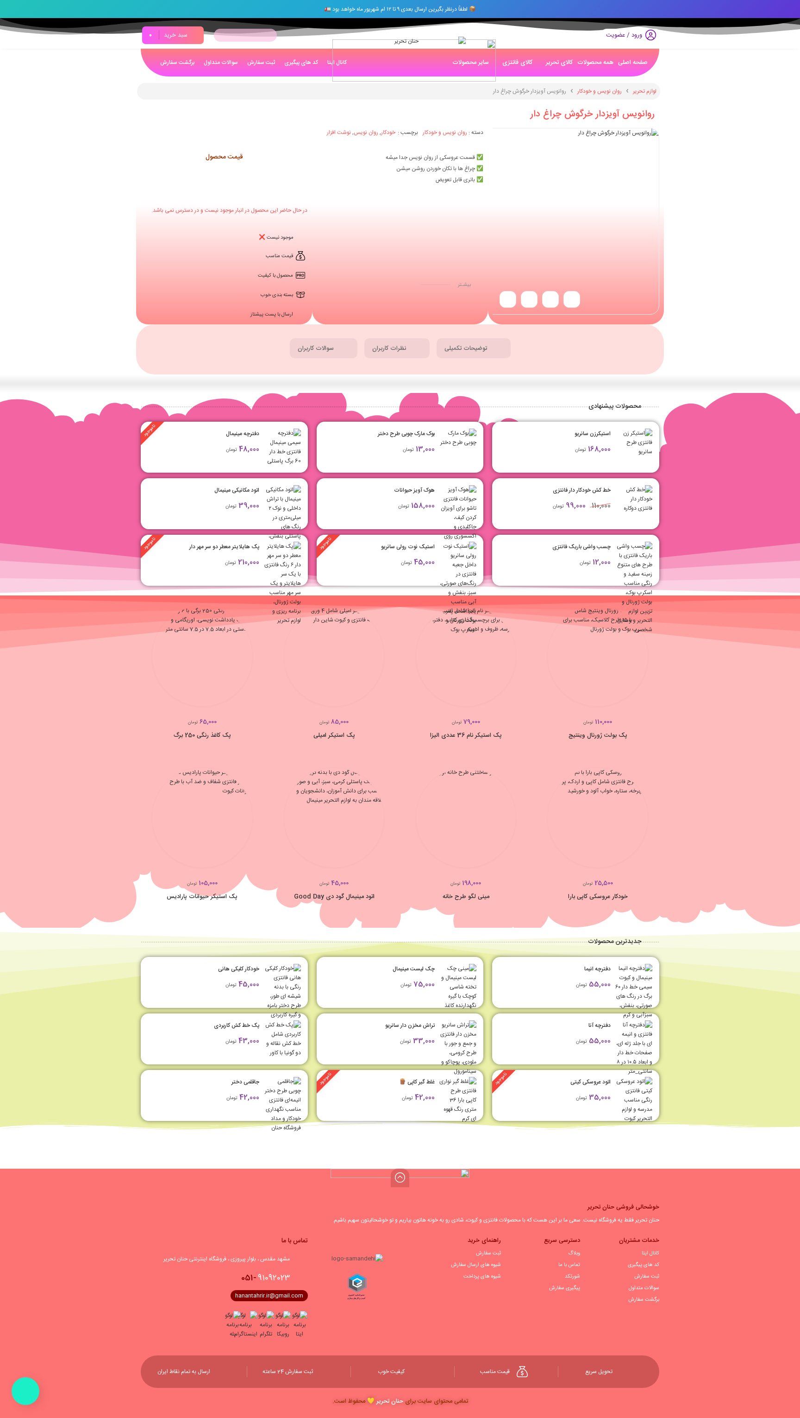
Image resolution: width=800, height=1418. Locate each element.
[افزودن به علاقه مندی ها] (529, 299)
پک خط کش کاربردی (236, 1025)
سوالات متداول (644, 1288)
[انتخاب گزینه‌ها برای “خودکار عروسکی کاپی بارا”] (648, 822)
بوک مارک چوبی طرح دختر (406, 433)
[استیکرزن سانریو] (633, 447)
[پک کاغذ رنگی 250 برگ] (202, 656)
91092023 (265, 1278)
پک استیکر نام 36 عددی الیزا (466, 735)
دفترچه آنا (599, 1025)
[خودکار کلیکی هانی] (282, 991)
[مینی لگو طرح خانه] (466, 818)
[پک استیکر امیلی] (334, 656)
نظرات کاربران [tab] (390, 348)
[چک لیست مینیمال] (457, 987)
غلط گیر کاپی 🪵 (417, 1082)
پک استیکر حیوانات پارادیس (202, 897)
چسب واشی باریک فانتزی (581, 546)
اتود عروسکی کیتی (590, 1082)
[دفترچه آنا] (633, 1066)
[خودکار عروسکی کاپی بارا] (598, 818)
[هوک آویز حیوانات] (457, 517)
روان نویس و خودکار (599, 91)
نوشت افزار (339, 132)
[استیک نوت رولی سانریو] (457, 588)
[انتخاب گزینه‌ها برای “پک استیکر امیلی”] (384, 660)
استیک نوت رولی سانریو (408, 546)
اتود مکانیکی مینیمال (236, 490)
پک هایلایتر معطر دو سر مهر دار (224, 546)
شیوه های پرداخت (482, 1276)
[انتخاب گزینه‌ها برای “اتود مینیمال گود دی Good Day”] (384, 822)
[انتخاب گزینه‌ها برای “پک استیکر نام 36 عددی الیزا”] (516, 660)
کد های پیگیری (643, 1265)
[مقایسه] (631, 660)
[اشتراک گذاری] (571, 299)
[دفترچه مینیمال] (282, 447)
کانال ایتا (650, 1253)
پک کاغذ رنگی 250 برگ (202, 735)
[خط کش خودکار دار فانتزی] (633, 503)
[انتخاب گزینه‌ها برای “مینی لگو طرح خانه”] (516, 822)
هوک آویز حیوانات (414, 490)
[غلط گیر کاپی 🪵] (457, 1100)
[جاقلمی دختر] (282, 1105)
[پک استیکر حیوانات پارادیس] (202, 818)
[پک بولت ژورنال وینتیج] (598, 656)
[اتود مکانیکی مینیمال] (282, 522)
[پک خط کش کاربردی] (282, 1038)
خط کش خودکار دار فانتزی (582, 490)
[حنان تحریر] (410, 53)
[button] (648, 660)
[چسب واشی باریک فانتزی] (633, 588)
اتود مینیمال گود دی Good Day (334, 897)
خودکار (388, 132)
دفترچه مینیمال (242, 433)
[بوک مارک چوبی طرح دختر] (457, 447)
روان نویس (366, 132)
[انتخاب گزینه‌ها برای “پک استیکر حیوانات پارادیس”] (252, 822)
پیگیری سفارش (564, 1288)
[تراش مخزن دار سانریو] (457, 1048)
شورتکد (572, 1276)
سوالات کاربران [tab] (317, 348)
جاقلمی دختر (245, 1082)
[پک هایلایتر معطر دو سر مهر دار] (282, 583)
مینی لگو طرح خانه (466, 897)
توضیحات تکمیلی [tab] (466, 348)
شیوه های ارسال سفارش (476, 1265)
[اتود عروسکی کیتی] (633, 1100)
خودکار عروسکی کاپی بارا (598, 897)
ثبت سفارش (646, 1276)
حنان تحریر (389, 1401)
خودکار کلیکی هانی (238, 969)
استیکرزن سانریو (593, 433)
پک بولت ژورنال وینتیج (598, 735)
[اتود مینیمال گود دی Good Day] (334, 818)
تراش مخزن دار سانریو (410, 1025)
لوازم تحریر (644, 91)
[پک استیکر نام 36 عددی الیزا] (466, 656)
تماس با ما (569, 1265)
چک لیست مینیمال (414, 969)
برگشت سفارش (643, 1300)
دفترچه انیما (597, 969)
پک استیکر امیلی (334, 735)
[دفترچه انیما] (633, 991)
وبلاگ (574, 1253)
